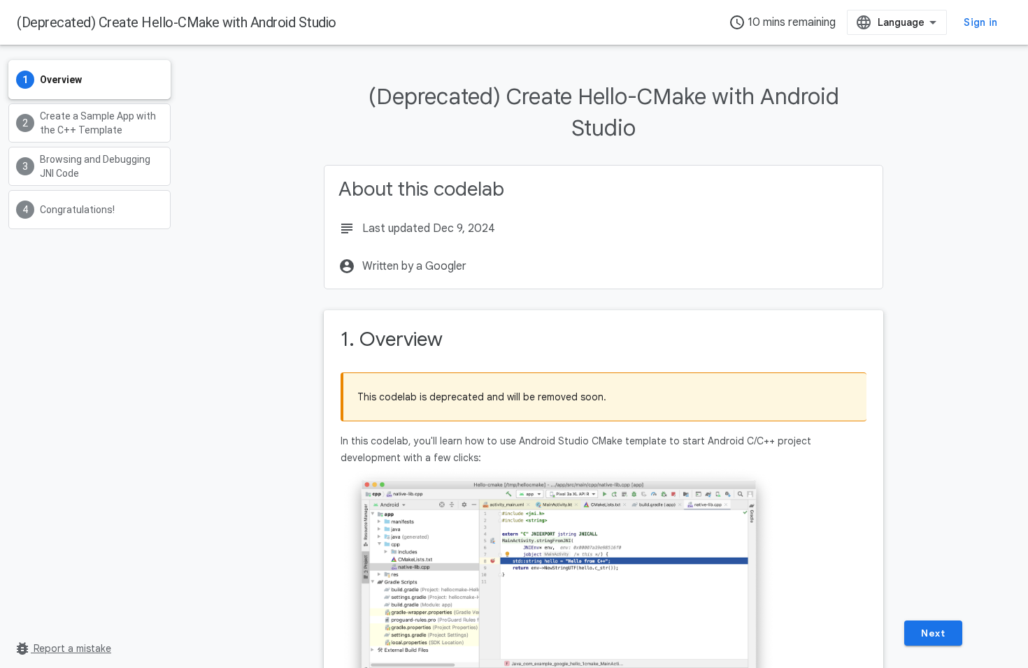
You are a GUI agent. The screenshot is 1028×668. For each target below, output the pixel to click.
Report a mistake (62, 648)
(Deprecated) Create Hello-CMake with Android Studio (176, 22)
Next (933, 633)
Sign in (980, 22)
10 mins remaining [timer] (782, 22)
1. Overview (392, 339)
